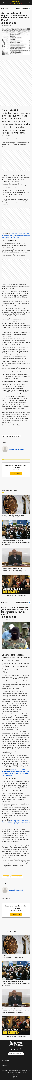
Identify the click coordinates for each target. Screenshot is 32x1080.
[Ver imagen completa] (28, 29)
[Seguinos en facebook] (20, 1049)
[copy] (15, 23)
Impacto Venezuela (16, 449)
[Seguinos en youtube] (14, 1049)
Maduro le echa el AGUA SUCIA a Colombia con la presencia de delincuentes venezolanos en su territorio (16, 235)
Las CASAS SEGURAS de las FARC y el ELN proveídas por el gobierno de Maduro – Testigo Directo (16, 822)
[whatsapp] (4, 23)
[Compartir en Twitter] (10, 23)
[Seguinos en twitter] (11, 1049)
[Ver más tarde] (2, 23)
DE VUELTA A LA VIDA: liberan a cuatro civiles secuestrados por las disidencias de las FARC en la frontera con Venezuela (15, 772)
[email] (12, 23)
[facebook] (7, 23)
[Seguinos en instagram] (17, 1049)
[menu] (2, 2)
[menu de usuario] (29, 2)
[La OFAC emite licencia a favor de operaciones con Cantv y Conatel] (16, 504)
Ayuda (24, 1072)
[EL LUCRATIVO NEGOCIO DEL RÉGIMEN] (16, 584)
